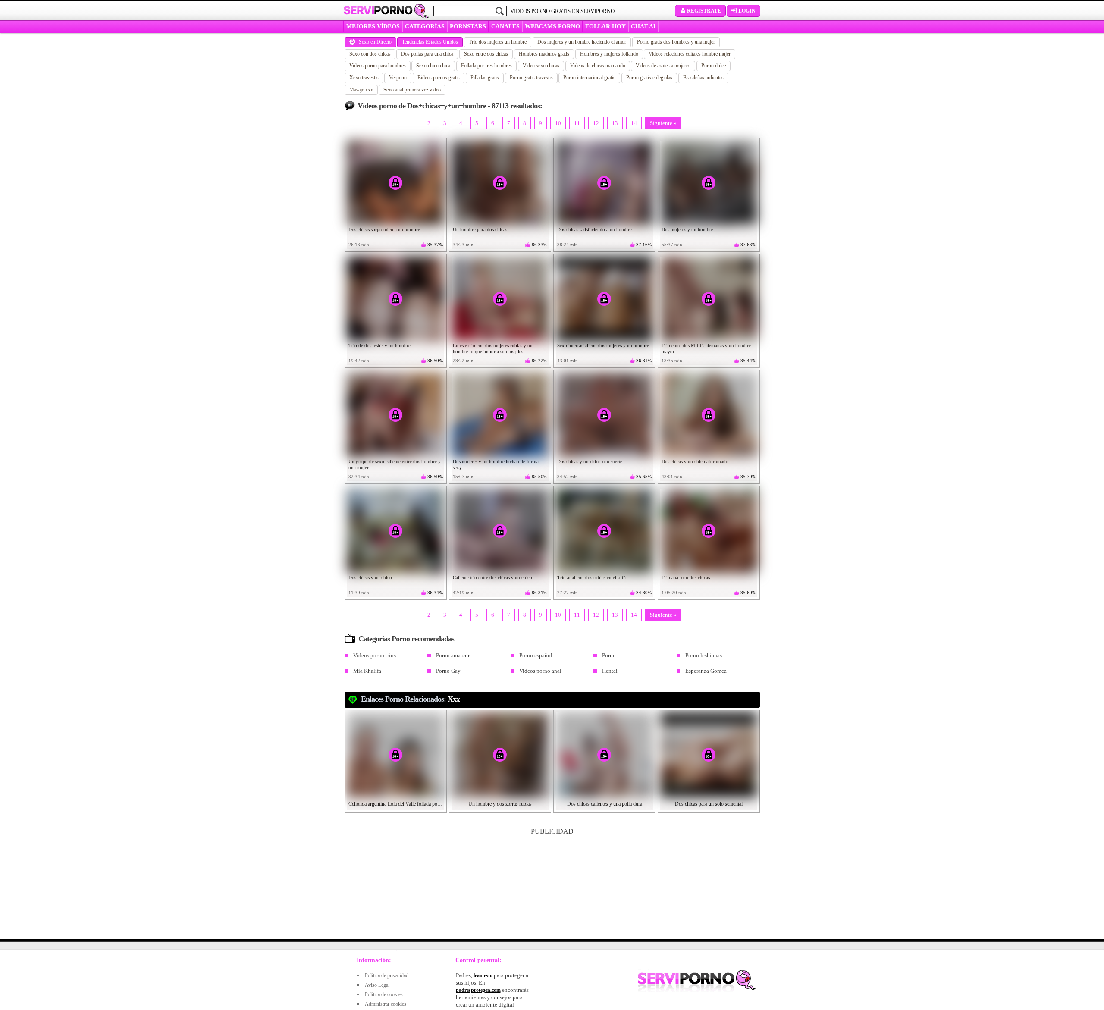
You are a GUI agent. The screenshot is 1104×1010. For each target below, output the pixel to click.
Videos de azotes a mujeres (663, 66)
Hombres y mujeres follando (609, 54)
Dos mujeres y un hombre (687, 229)
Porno (609, 655)
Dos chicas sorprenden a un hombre (384, 229)
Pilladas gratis (484, 78)
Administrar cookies (385, 1004)
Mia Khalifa (367, 671)
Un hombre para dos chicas (480, 229)
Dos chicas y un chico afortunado (695, 461)
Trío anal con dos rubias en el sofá (591, 577)
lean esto (483, 975)
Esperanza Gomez (706, 671)
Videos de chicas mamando (597, 66)
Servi (378, 10)
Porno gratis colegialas (649, 78)
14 (634, 123)
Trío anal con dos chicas (686, 577)
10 (558, 123)
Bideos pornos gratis (438, 78)
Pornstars (468, 26)
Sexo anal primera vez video (412, 90)
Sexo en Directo (375, 42)
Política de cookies (384, 994)
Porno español (535, 655)
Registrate (704, 11)
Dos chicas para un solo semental (709, 804)
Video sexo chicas (541, 66)
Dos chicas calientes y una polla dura (604, 804)
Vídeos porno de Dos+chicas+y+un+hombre (422, 105)
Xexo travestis (364, 78)
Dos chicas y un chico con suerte (589, 461)
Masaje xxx (361, 90)
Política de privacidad (386, 975)
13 (615, 123)
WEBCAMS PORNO (552, 26)
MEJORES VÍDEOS (373, 26)
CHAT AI (643, 26)
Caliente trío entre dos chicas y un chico (492, 577)
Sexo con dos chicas (370, 54)
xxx (454, 699)
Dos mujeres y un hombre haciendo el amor (581, 42)
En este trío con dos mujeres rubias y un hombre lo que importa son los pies (493, 348)
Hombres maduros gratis (544, 54)
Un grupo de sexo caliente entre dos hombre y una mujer (394, 464)
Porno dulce (713, 66)
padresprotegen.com (478, 990)
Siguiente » (663, 123)
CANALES (505, 26)
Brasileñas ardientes (703, 78)
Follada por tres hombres (486, 66)
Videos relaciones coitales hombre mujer (690, 54)
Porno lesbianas (703, 655)
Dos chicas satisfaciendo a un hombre (594, 229)
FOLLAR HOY (605, 26)
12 (596, 123)
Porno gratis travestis (531, 78)
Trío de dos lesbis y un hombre (379, 345)
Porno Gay (448, 671)
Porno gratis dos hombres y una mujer (676, 42)
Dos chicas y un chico (370, 577)
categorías (425, 26)
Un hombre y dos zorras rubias (500, 804)
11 (577, 123)
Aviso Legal (377, 985)
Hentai (610, 671)
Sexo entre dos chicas (486, 54)
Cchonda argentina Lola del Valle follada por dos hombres (395, 804)
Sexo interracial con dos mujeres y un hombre (603, 345)
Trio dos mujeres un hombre (498, 42)
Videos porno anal (540, 671)
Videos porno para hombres (377, 66)
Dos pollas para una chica (427, 54)
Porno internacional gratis (589, 78)
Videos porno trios (374, 655)
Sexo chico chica (433, 66)
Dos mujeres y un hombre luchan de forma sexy (496, 464)
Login (747, 11)
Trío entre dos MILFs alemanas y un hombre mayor (706, 348)
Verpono (398, 78)
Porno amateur (453, 655)
